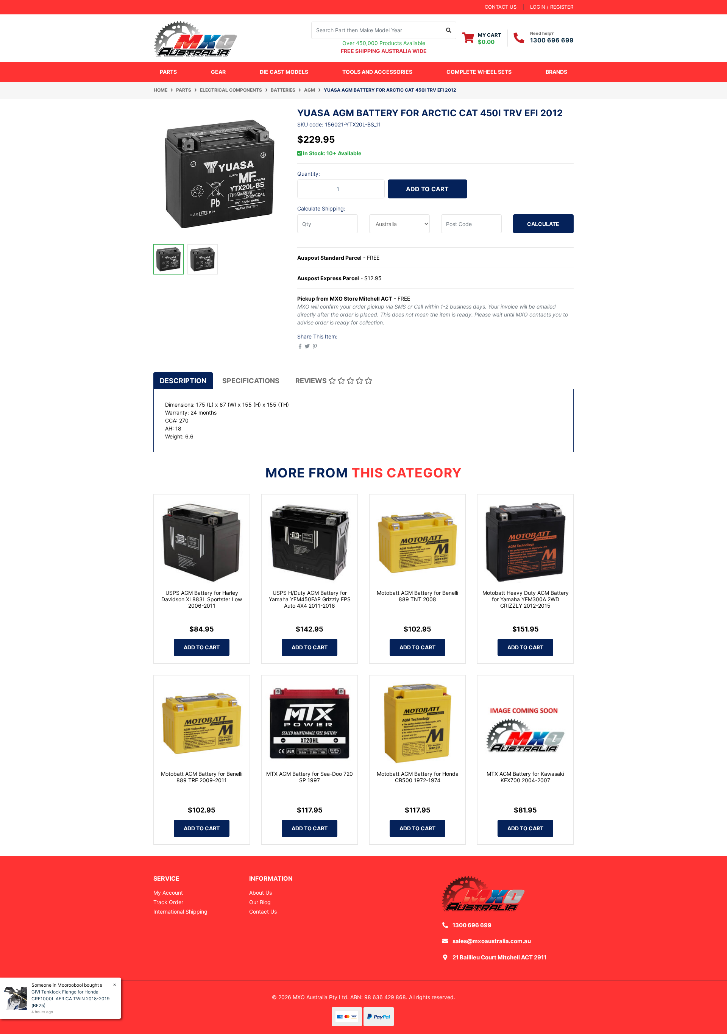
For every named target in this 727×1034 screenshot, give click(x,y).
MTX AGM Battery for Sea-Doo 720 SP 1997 (309, 776)
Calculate (543, 224)
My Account (168, 892)
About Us (260, 892)
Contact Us (263, 911)
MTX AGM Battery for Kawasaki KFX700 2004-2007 (525, 776)
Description (183, 381)
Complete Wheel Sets (479, 72)
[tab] (183, 380)
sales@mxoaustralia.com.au (491, 941)
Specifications (250, 381)
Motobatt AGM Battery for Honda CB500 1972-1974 (418, 776)
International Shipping (180, 911)
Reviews (311, 381)
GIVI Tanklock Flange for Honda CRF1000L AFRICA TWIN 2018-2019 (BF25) (70, 998)
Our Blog (260, 902)
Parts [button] (168, 72)
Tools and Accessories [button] (377, 72)
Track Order (168, 902)
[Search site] (449, 30)
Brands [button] (556, 72)
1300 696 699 (552, 40)
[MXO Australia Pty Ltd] (195, 37)
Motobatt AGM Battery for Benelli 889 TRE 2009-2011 (201, 776)
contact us (500, 7)
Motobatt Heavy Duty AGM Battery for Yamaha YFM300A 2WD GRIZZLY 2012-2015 (525, 599)
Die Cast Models (284, 72)
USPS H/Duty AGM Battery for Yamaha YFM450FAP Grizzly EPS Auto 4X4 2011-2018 (310, 599)
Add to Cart (427, 189)
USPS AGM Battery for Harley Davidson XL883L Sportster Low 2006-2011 (201, 599)
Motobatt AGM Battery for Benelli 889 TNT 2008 (417, 596)
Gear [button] (218, 72)
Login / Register (551, 7)
